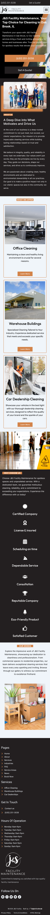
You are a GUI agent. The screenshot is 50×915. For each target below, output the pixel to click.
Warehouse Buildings (25, 323)
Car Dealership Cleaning (25, 399)
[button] (46, 9)
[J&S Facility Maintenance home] (17, 10)
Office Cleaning (25, 248)
